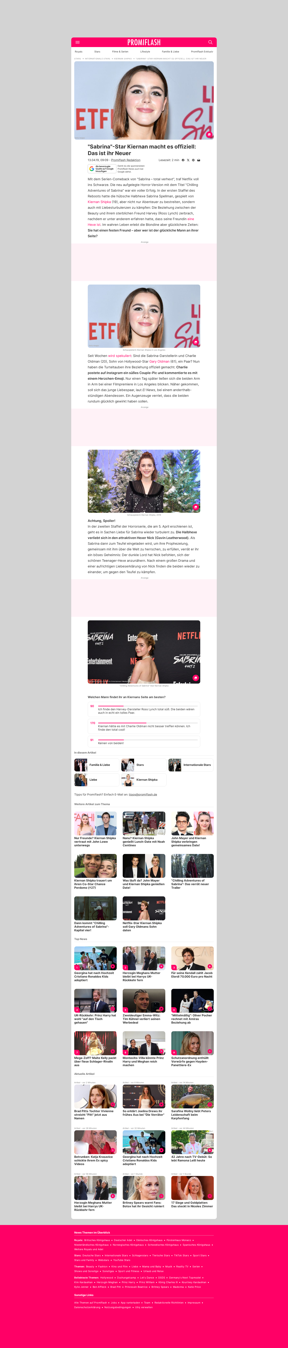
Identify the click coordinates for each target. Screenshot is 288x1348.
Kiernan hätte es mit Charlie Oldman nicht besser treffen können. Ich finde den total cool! (144, 727)
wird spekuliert (119, 356)
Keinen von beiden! (111, 743)
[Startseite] (144, 42)
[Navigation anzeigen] (77, 42)
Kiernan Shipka (99, 202)
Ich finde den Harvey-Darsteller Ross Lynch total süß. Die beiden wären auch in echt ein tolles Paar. (146, 711)
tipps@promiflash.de (143, 794)
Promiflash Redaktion (125, 160)
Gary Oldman (159, 361)
